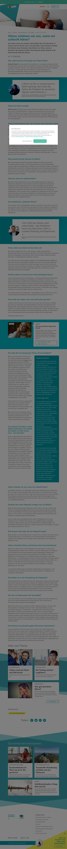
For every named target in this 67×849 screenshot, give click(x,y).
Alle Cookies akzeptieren (40, 141)
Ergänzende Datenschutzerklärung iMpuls (34, 136)
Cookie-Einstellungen (27, 141)
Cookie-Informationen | (20, 136)
